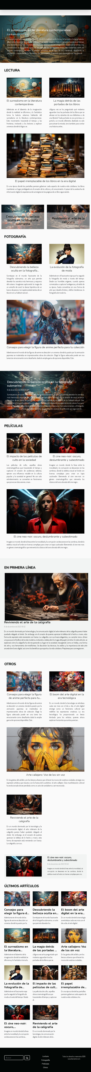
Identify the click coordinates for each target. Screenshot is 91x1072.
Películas (45, 1064)
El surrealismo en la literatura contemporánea (39, 30)
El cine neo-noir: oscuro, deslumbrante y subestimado (67, 458)
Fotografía (45, 1060)
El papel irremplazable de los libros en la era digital (45, 181)
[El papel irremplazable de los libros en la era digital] (45, 155)
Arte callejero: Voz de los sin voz (45, 775)
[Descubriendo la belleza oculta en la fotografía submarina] (24, 254)
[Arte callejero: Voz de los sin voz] (45, 749)
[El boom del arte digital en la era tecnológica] (66, 681)
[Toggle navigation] (6, 5)
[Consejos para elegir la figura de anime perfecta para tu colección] (45, 322)
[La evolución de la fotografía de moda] (66, 254)
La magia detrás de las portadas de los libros (66, 102)
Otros (45, 1067)
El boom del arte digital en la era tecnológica (67, 696)
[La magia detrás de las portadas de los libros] (66, 87)
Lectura (45, 1056)
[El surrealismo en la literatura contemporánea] (24, 87)
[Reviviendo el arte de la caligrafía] (46, 597)
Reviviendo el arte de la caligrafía (27, 622)
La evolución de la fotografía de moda (67, 268)
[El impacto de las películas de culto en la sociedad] (24, 443)
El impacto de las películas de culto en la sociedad (68, 220)
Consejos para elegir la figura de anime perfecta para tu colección (45, 347)
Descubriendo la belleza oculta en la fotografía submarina (24, 270)
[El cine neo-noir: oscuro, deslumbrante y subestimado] (66, 443)
